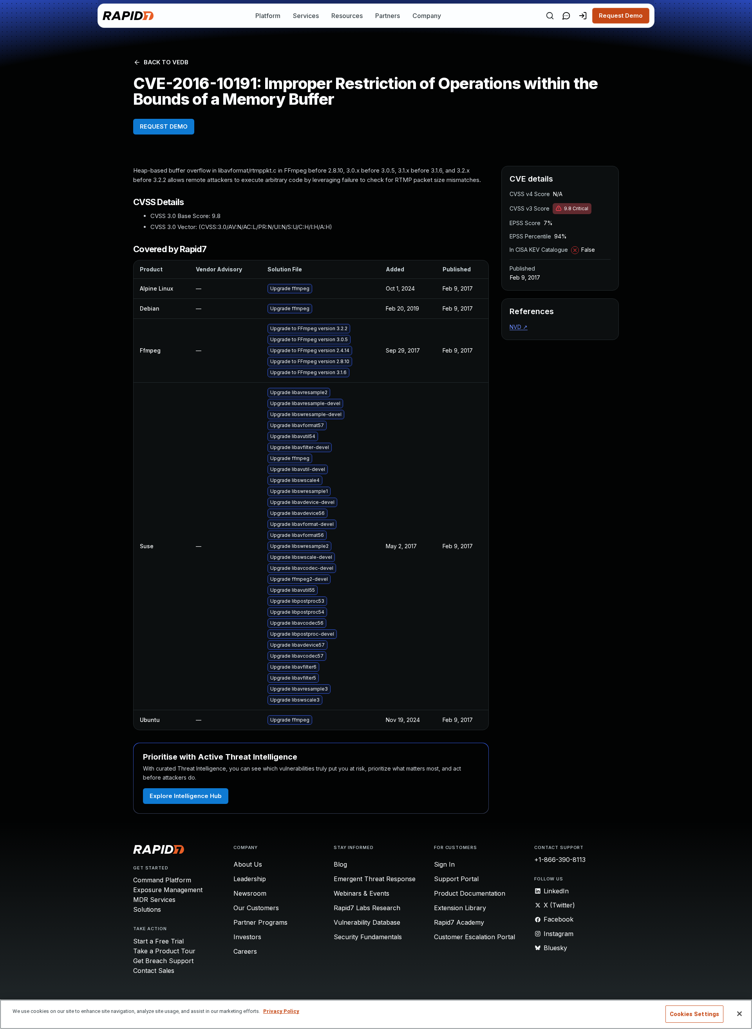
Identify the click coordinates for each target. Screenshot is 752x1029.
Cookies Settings (694, 1014)
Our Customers (256, 908)
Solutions (147, 909)
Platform (267, 16)
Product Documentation (469, 893)
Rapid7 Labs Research (367, 908)
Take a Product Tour (164, 951)
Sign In (444, 864)
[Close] (739, 1013)
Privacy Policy (281, 1011)
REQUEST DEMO (164, 126)
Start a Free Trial (158, 941)
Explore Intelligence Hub (186, 796)
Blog (340, 864)
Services (306, 16)
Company (426, 16)
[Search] (550, 16)
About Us (247, 864)
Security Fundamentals (368, 937)
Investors (247, 937)
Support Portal (456, 879)
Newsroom (249, 893)
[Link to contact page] (566, 16)
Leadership (249, 879)
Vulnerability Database (367, 922)
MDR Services (154, 900)
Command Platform (162, 880)
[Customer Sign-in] (583, 16)
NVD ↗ (519, 327)
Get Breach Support (163, 961)
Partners (387, 16)
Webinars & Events (361, 893)
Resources (347, 16)
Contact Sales (153, 970)
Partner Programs (260, 922)
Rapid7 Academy (459, 922)
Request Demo (621, 15)
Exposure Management (167, 890)
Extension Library (460, 908)
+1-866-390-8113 (560, 860)
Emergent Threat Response (375, 879)
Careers (245, 951)
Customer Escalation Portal (474, 937)
